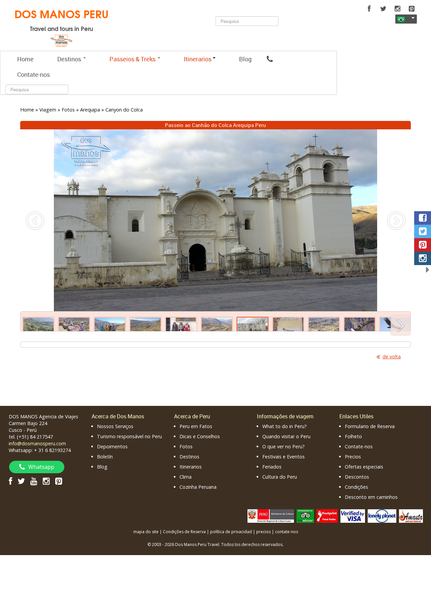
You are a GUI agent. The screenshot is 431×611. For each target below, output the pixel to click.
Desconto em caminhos (371, 497)
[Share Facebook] (422, 218)
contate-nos (286, 532)
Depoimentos (112, 446)
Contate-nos (33, 74)
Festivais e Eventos (283, 456)
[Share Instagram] (422, 258)
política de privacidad (231, 532)
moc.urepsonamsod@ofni (37, 443)
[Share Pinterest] (422, 245)
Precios (353, 456)
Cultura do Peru (279, 477)
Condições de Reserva (184, 532)
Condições (356, 487)
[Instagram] (397, 8)
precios (263, 532)
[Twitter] (383, 8)
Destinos (69, 59)
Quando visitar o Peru (286, 436)
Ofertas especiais (364, 466)
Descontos (357, 477)
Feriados (271, 466)
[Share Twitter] (422, 231)
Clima (185, 477)
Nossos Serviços (115, 426)
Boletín (105, 456)
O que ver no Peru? (283, 446)
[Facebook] (369, 8)
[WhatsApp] (269, 59)
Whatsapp (41, 467)
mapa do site (146, 532)
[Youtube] (33, 480)
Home (25, 59)
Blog (245, 59)
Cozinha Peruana (198, 487)
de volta (392, 356)
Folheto (353, 436)
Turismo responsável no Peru (129, 436)
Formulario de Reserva (370, 426)
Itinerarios (190, 466)
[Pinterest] (411, 8)
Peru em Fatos (195, 426)
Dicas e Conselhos (199, 436)
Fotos (186, 446)
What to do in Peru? (284, 426)
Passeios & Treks (133, 59)
